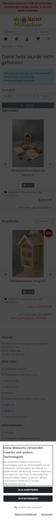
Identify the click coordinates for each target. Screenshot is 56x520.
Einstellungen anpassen (29, 507)
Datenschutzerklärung (26, 514)
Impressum (47, 514)
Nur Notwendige (28, 498)
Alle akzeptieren (28, 489)
